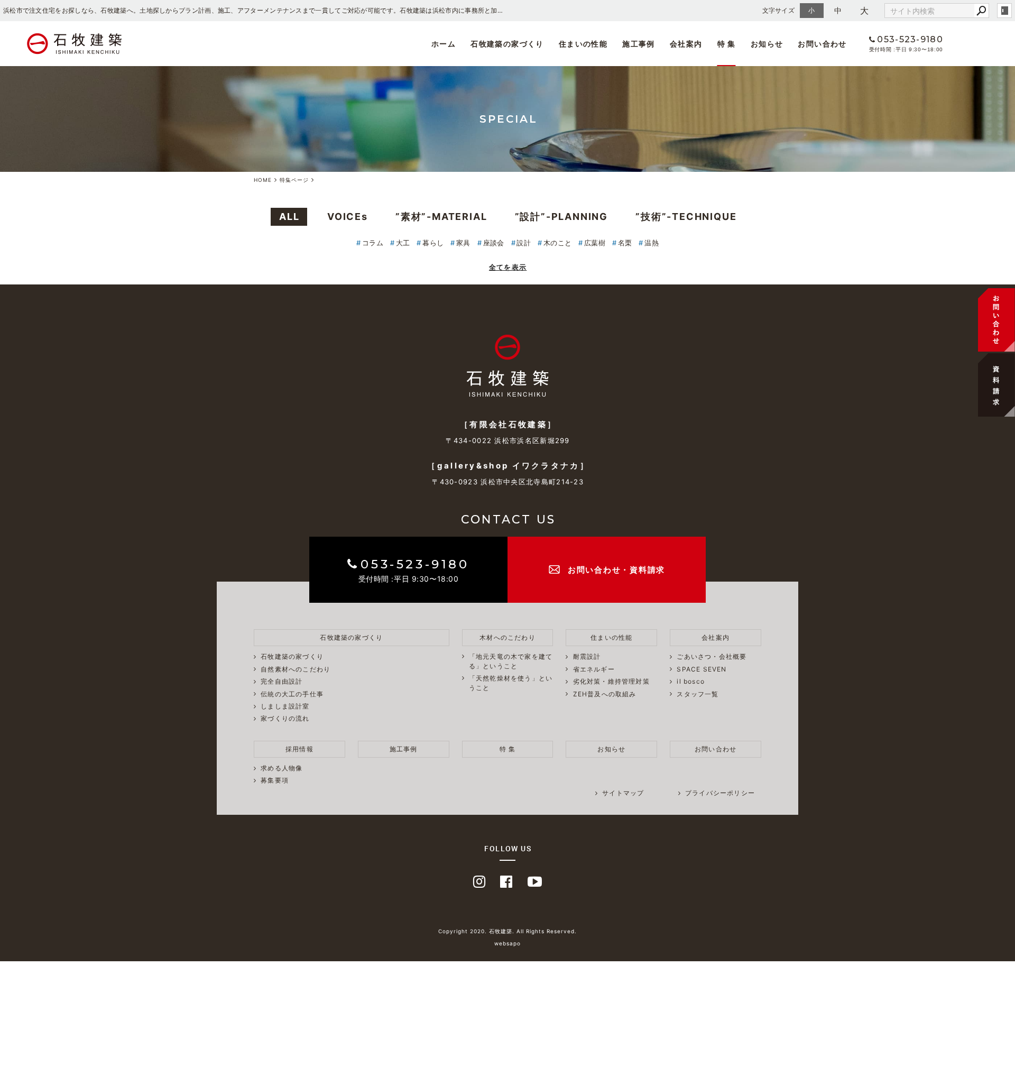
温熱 (651, 242)
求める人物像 (636, 70)
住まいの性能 (583, 43)
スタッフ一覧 (522, 70)
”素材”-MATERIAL (441, 216)
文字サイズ (778, 10)
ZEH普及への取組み (604, 694)
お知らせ (767, 43)
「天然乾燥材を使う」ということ (510, 683)
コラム (372, 242)
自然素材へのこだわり (295, 669)
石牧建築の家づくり (507, 43)
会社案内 (686, 43)
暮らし (433, 242)
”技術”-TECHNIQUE (685, 216)
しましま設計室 (285, 706)
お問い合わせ (822, 43)
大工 (403, 242)
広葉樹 (594, 242)
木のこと (557, 242)
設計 (523, 242)
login (1004, 10)
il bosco (513, 68)
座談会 (493, 242)
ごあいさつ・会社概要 (439, 68)
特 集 (726, 43)
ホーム (443, 43)
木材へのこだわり (507, 637)
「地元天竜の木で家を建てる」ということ (510, 661)
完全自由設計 (281, 681)
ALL (289, 216)
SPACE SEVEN (427, 70)
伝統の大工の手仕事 (292, 694)
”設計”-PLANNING (561, 216)
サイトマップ (623, 793)
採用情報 (299, 749)
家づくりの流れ (285, 718)
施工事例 (638, 43)
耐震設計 (587, 656)
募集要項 (628, 71)
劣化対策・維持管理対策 (611, 681)
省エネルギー (594, 669)
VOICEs (347, 216)
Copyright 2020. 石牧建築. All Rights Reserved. (507, 931)
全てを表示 (508, 267)
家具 (463, 242)
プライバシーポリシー (720, 793)
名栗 (625, 242)
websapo (507, 943)
